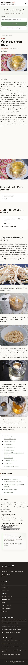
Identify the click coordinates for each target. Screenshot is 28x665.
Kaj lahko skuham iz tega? (14, 28)
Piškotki (3, 602)
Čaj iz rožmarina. (8, 444)
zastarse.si (4, 584)
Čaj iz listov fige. (8, 436)
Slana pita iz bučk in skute (15, 654)
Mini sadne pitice (8, 492)
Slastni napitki (9, 35)
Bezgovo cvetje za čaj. (9, 441)
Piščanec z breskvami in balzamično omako (11, 629)
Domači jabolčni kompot (10, 489)
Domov (2, 35)
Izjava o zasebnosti (6, 608)
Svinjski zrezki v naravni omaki (14, 640)
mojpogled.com (5, 587)
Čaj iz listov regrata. (9, 450)
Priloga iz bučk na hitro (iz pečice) (9, 623)
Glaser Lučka (4, 48)
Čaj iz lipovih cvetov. (9, 447)
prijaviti (6, 545)
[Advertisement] (14, 143)
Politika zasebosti (5, 599)
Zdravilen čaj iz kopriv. (10, 439)
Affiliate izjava (4, 611)
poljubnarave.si (5, 590)
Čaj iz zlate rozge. (8, 458)
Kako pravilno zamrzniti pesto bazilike (10, 626)
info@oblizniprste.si (6, 574)
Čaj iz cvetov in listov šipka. (11, 466)
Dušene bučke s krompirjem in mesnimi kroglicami (13, 620)
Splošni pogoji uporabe (6, 596)
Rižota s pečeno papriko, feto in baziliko (10, 632)
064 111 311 (4, 576)
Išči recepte (4, 16)
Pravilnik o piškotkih (6, 605)
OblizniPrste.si (4, 569)
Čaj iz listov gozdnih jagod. (11, 460)
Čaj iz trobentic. (8, 463)
